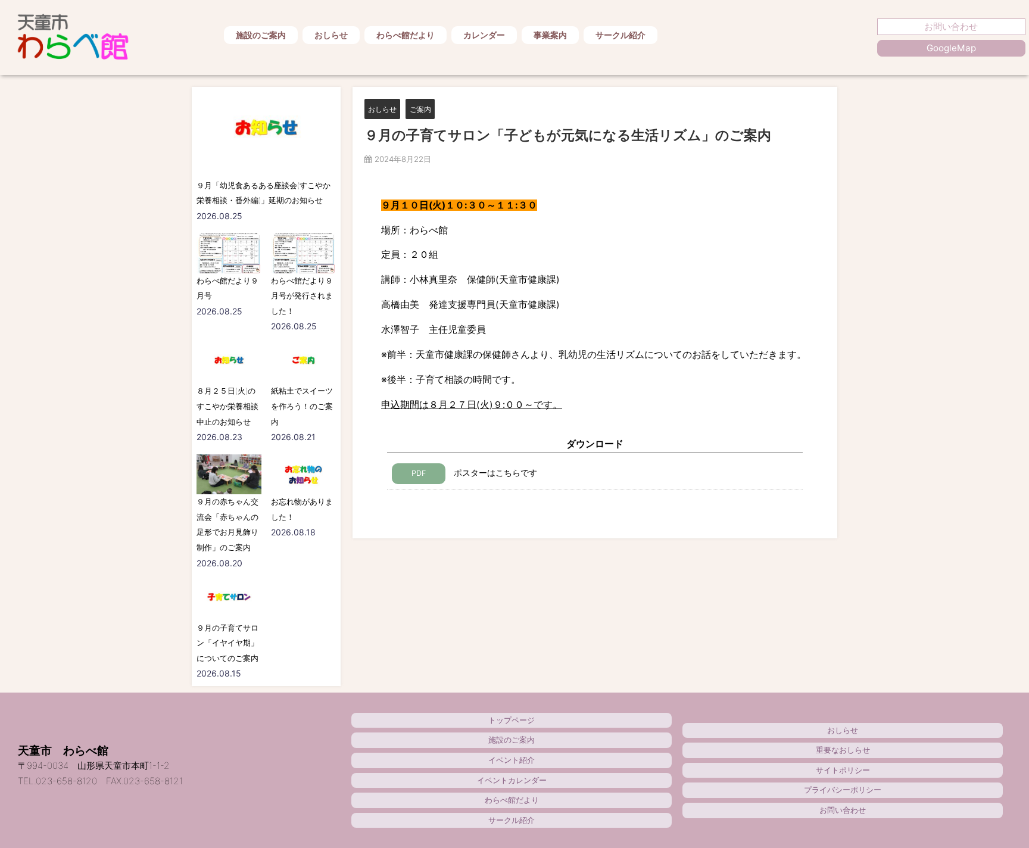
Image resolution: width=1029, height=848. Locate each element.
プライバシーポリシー (842, 789)
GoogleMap (951, 48)
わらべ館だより (405, 35)
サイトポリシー (843, 770)
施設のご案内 (261, 35)
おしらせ (331, 35)
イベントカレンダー (512, 780)
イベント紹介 (511, 760)
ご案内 (420, 109)
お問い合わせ (951, 26)
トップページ (511, 720)
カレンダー (484, 35)
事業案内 (550, 35)
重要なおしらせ (843, 750)
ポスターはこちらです (474, 472)
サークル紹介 (620, 35)
